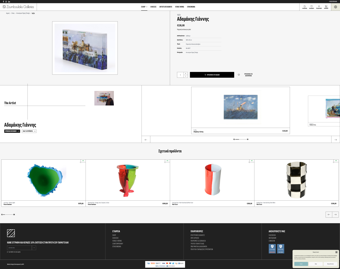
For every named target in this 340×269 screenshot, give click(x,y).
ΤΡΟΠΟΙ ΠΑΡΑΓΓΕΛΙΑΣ (197, 243)
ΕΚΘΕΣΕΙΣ (153, 6)
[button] (336, 252)
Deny (316, 264)
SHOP (114, 235)
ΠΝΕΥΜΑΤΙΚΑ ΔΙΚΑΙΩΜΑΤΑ (199, 246)
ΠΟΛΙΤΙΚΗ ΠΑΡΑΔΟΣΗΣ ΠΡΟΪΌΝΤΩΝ (202, 249)
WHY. (23, 264)
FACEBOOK (272, 235)
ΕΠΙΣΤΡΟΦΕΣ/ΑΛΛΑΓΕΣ (198, 235)
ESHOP (143, 6)
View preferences (330, 264)
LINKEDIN (272, 241)
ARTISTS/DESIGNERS (165, 6)
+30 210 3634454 (333, 1)
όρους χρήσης (18, 251)
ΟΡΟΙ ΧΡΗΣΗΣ (195, 238)
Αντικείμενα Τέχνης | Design (192, 52)
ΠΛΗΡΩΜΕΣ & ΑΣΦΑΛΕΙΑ (198, 241)
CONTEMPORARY (117, 243)
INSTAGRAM (272, 238)
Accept (301, 264)
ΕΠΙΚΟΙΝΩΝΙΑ (191, 6)
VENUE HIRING (179, 6)
